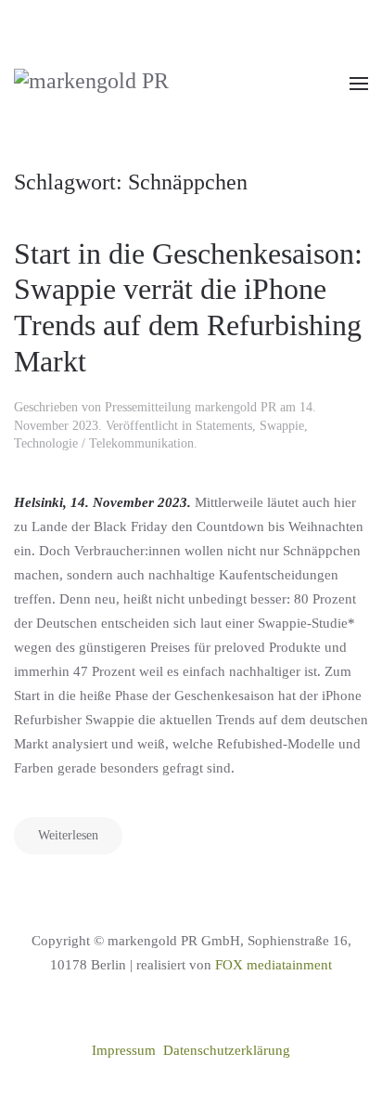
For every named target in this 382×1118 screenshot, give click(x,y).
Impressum (124, 1050)
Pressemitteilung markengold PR (190, 407)
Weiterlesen (68, 835)
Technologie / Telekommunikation (104, 443)
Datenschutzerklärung (226, 1050)
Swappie (282, 426)
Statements (224, 426)
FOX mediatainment (273, 964)
